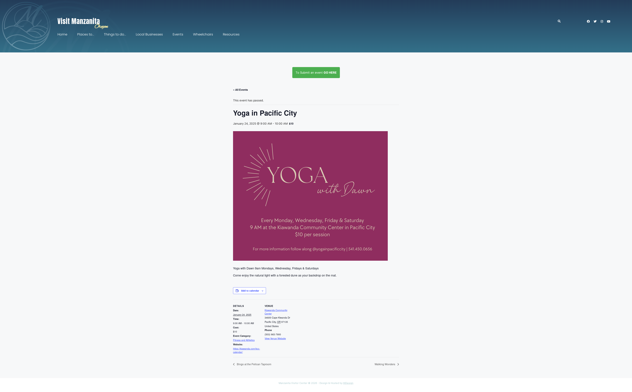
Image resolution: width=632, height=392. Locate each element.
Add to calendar (250, 290)
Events (178, 34)
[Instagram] (602, 21)
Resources (231, 34)
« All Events (240, 90)
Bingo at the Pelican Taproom (253, 364)
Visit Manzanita (78, 21)
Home (62, 34)
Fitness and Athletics (244, 340)
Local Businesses (149, 34)
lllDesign (348, 383)
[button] (561, 21)
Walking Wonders (385, 364)
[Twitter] (595, 21)
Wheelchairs (203, 34)
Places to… (85, 34)
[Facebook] (588, 21)
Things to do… (115, 34)
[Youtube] (609, 21)
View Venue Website (275, 338)
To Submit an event (316, 72)
